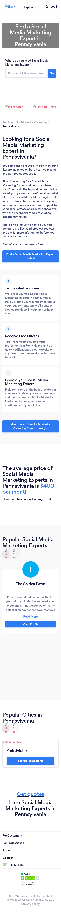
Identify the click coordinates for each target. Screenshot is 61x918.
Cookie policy (43, 900)
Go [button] (52, 73)
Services (8, 122)
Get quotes (30, 794)
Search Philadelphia (30, 761)
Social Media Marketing (31, 122)
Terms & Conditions (19, 900)
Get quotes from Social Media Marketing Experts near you (30, 426)
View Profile (30, 624)
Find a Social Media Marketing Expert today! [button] (30, 256)
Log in (54, 7)
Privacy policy (30, 904)
